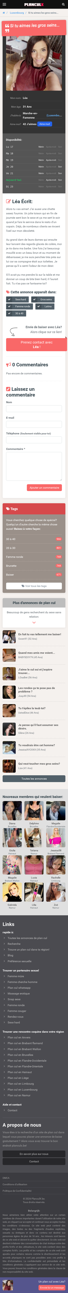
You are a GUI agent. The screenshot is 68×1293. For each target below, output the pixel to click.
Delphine (34, 823)
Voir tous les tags (36, 586)
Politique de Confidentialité (17, 1190)
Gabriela (12, 904)
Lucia (34, 877)
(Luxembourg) (56, 115)
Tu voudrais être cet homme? (36, 745)
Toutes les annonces (34, 778)
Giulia (12, 850)
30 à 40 (19, 313)
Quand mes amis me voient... (36, 652)
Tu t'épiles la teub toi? (32, 708)
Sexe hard (20, 299)
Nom (9, 402)
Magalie (56, 823)
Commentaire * (15, 449)
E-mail (10, 417)
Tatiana (34, 850)
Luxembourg (17, 12)
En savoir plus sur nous (34, 1154)
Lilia (34, 904)
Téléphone (28, 433)
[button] (34, 63)
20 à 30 (33, 548)
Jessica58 (55, 850)
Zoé (56, 904)
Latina (48, 306)
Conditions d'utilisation (15, 1184)
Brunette (33, 565)
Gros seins (46, 299)
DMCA (6, 1178)
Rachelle (55, 877)
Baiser (33, 574)
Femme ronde (22, 306)
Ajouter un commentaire (44, 487)
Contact (34, 1161)
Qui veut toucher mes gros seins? (39, 763)
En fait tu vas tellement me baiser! (39, 634)
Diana (12, 823)
